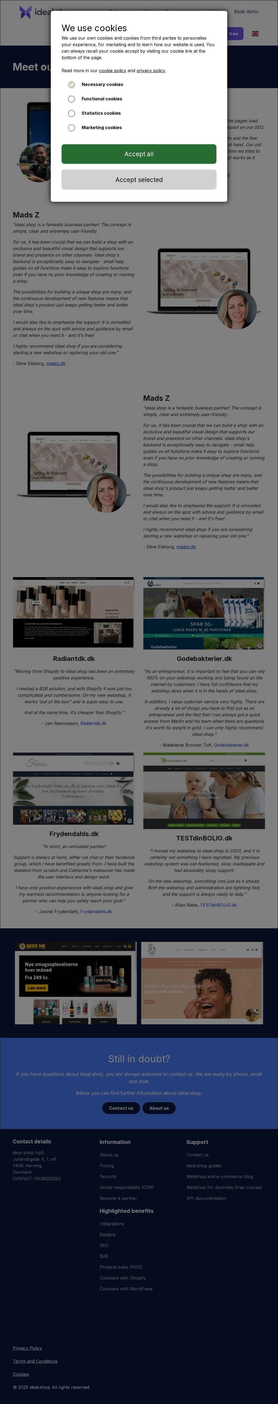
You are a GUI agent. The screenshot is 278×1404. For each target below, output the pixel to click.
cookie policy (112, 70)
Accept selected (139, 179)
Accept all (139, 154)
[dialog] (139, 702)
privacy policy (151, 70)
